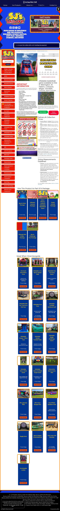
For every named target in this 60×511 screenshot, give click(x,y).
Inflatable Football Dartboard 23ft (52, 305)
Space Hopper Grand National (37, 436)
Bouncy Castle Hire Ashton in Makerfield (13, 496)
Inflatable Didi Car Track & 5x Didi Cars (23, 305)
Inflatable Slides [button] (8, 136)
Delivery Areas (54, 503)
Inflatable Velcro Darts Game (23, 371)
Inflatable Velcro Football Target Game (37, 371)
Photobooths (8, 173)
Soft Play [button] (6, 182)
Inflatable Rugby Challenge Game (52, 338)
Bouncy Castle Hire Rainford (48, 500)
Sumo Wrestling (8, 186)
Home (5, 5)
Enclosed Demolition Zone (23, 272)
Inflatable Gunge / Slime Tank (23, 338)
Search (8, 64)
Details (43, 54)
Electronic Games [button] (7, 92)
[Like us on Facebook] (10, 27)
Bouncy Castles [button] (8, 80)
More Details (22, 217)
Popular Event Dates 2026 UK (33, 505)
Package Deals (8, 158)
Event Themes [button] (8, 100)
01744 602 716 (31, 2)
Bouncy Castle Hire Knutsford (37, 497)
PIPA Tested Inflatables (7, 177)
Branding (48, 503)
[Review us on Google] (13, 27)
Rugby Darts (23, 436)
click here (5, 502)
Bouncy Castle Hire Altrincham (43, 494)
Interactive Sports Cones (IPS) (52, 371)
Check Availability (53, 112)
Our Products (16, 5)
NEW (5, 76)
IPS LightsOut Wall (23, 403)
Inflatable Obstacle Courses (7, 121)
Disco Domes (8, 87)
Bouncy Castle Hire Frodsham (9, 497)
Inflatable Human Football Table (38, 338)
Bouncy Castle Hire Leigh (52, 497)
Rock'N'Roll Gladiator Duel (52, 403)
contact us (43, 108)
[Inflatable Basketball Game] (27, 67)
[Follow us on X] (16, 27)
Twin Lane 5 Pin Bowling (51, 436)
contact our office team (47, 154)
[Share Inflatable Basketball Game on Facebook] (27, 157)
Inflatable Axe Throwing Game (52, 272)
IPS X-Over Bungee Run (37, 403)
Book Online (43, 112)
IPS (5, 147)
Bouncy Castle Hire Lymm (29, 499)
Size (53, 54)
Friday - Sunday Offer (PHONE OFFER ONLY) (8, 70)
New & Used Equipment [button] (7, 190)
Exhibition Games (9, 96)
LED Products (8, 151)
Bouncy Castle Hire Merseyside (44, 499)
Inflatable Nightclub (7, 115)
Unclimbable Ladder (23, 469)
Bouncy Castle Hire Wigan (38, 503)
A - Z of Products (13, 494)
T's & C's (41, 5)
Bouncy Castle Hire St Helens (46, 502)
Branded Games (8, 83)
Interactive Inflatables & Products (7, 141)
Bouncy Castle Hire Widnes (25, 503)
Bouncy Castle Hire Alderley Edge (26, 494)
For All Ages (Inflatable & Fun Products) (8, 105)
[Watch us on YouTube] (19, 27)
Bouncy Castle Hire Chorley (50, 496)
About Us (29, 5)
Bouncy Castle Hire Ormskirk (33, 500)
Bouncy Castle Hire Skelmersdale (29, 502)
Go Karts (6, 111)
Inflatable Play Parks (8, 128)
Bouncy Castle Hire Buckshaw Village (33, 496)
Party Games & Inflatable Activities (8, 167)
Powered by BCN (54, 509)
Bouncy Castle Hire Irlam (23, 497)
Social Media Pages (46, 505)
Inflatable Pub (8, 132)
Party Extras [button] (7, 162)
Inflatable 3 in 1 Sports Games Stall (37, 272)
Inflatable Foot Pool (37, 305)
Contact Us (53, 5)
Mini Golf (6, 154)
